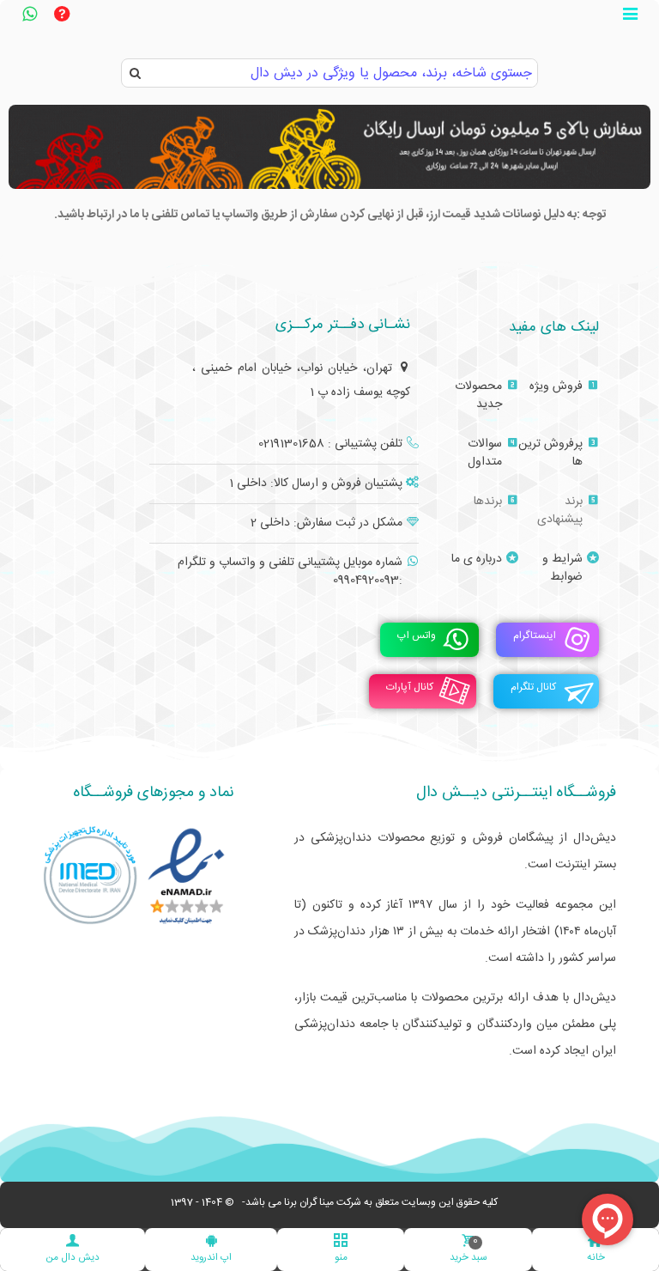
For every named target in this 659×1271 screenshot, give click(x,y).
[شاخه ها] (630, 16)
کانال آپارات (409, 687)
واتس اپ (416, 636)
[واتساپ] (29, 16)
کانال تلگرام (533, 687)
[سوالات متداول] (61, 16)
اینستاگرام (534, 636)
